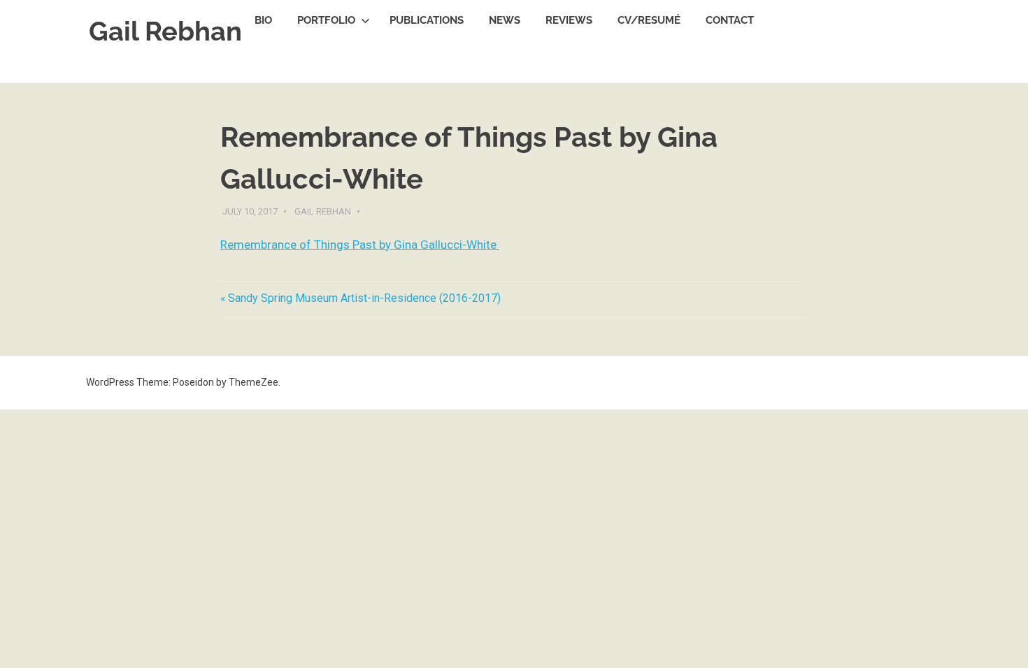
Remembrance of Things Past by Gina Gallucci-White (359, 245)
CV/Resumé (648, 20)
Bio (263, 20)
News (504, 20)
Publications (427, 20)
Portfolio (326, 20)
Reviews (568, 20)
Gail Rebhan (165, 31)
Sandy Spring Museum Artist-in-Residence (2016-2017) (364, 298)
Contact (730, 20)
